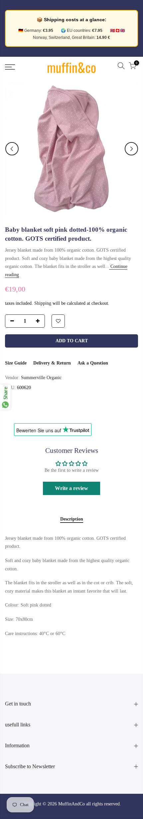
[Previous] (12, 148)
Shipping (42, 303)
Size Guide (16, 363)
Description (71, 519)
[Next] (131, 148)
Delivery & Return (52, 363)
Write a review (71, 488)
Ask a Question (92, 363)
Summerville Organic (41, 377)
